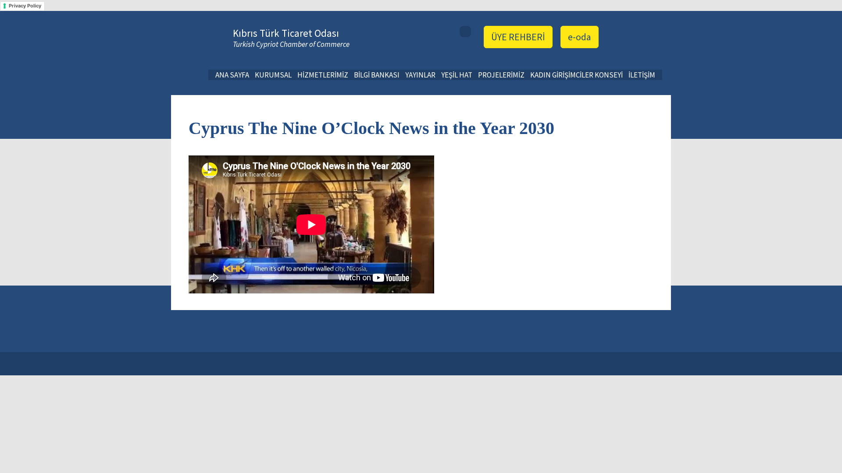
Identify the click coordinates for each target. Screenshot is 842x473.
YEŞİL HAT (456, 75)
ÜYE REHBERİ (518, 37)
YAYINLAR (420, 75)
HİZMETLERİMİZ (322, 75)
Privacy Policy (25, 6)
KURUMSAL (273, 75)
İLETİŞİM (641, 75)
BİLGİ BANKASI (377, 75)
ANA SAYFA (232, 75)
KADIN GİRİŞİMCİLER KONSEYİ (576, 75)
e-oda (579, 37)
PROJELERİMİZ (501, 75)
